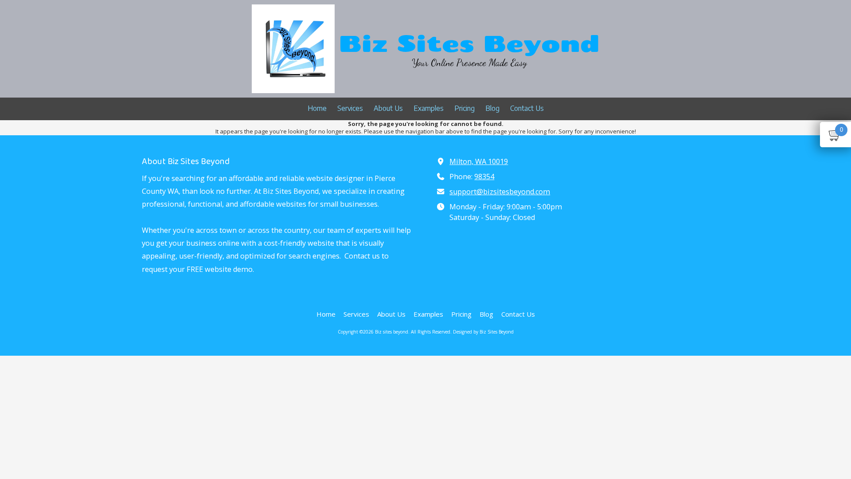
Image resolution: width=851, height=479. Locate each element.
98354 (484, 176)
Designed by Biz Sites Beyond (483, 332)
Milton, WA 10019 (478, 161)
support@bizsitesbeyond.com (499, 191)
